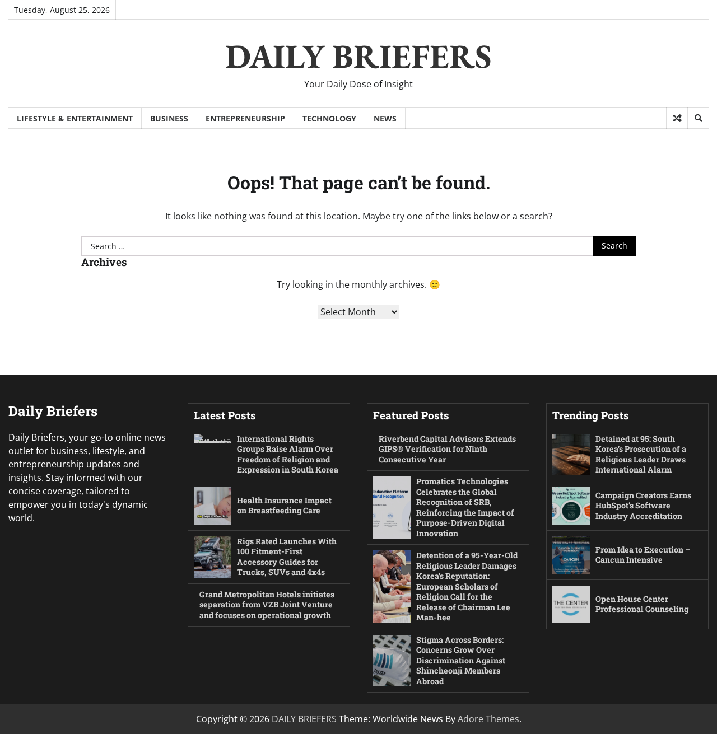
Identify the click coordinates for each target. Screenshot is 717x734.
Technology (329, 118)
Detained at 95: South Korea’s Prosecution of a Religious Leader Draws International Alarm (640, 454)
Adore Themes (488, 719)
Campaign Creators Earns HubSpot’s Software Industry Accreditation (643, 505)
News (385, 118)
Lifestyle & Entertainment (75, 118)
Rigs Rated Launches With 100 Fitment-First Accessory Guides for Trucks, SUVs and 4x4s (287, 557)
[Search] (698, 118)
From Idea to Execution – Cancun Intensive (643, 554)
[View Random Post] (677, 118)
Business (169, 118)
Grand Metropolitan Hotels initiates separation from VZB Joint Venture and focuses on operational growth (266, 604)
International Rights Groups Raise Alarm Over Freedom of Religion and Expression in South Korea (287, 454)
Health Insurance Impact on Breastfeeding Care (284, 505)
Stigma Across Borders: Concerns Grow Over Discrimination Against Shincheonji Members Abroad (460, 660)
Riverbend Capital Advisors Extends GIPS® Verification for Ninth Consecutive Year (447, 449)
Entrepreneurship (245, 118)
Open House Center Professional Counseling (641, 604)
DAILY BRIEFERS (358, 56)
